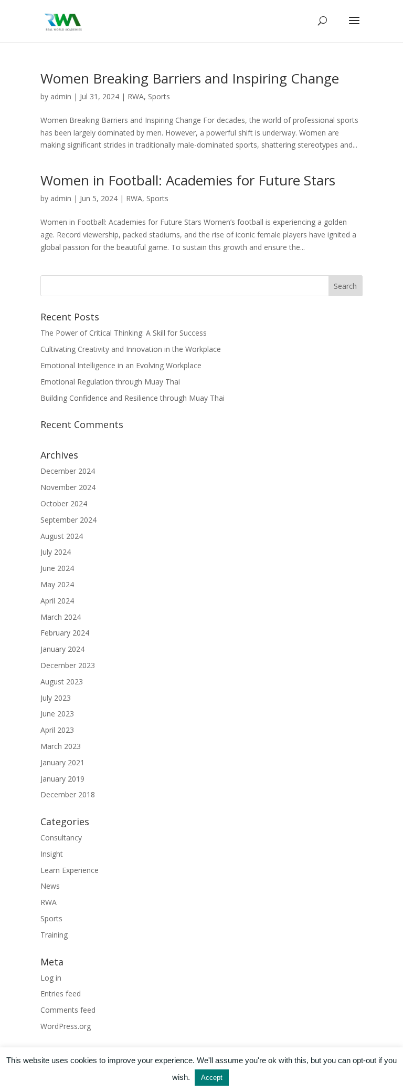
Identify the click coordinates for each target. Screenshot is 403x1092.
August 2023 (61, 682)
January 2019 (62, 779)
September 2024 (68, 520)
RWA (136, 96)
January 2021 (62, 762)
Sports (159, 96)
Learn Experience (69, 870)
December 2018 (67, 794)
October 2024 (63, 503)
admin (60, 96)
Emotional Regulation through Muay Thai (110, 382)
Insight (51, 854)
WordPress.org (65, 1026)
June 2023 (57, 714)
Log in (50, 978)
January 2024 (62, 649)
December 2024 (67, 471)
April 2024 (57, 601)
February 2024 (64, 633)
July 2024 (55, 552)
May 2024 (57, 584)
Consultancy (61, 838)
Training (54, 935)
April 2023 (57, 730)
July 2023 (55, 698)
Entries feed (60, 994)
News (50, 886)
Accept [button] (211, 1077)
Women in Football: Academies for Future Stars (187, 180)
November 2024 (68, 487)
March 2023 (60, 746)
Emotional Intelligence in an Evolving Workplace (121, 365)
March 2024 (60, 617)
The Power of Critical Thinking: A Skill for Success (123, 333)
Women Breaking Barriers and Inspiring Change (189, 78)
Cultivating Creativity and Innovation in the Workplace (130, 349)
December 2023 (67, 665)
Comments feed (68, 1010)
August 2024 (61, 536)
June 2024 (57, 568)
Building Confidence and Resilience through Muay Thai (132, 398)
